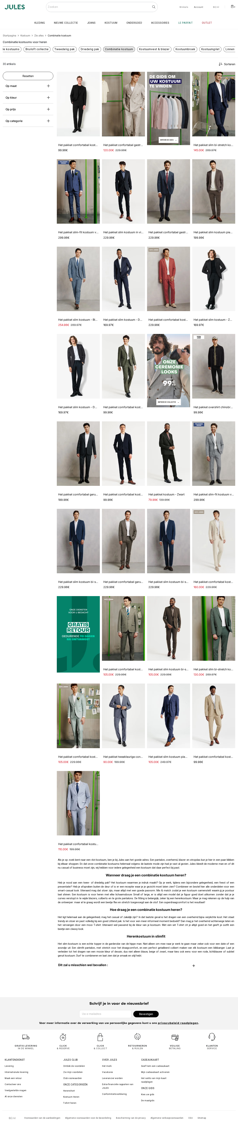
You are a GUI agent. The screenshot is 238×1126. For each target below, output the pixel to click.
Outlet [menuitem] (207, 22)
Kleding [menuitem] (39, 22)
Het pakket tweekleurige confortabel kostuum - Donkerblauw (143, 756)
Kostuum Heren (71, 1097)
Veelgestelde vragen (15, 1090)
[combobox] (102, 7)
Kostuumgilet (210, 49)
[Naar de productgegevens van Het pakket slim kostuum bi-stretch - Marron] (168, 628)
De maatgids (148, 1100)
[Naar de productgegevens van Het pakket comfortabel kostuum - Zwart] (78, 104)
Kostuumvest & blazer (154, 49)
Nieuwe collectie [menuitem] (66, 22)
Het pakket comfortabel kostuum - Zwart (84, 145)
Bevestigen (146, 1014)
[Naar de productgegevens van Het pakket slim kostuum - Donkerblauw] (123, 279)
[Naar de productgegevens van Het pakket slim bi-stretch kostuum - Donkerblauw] (213, 104)
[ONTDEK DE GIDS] (168, 108)
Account (198, 7)
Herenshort (69, 1091)
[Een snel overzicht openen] (95, 76)
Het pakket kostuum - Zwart (166, 494)
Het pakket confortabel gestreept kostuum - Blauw (181, 232)
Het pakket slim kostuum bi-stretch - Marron (177, 669)
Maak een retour (13, 1078)
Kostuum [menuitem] (111, 22)
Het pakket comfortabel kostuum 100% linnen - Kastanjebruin (188, 319)
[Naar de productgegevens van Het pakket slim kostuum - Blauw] (78, 279)
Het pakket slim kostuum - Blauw (79, 319)
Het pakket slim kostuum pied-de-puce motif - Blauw (182, 756)
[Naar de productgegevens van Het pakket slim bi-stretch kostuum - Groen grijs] (213, 628)
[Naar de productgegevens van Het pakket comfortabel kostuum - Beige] (213, 716)
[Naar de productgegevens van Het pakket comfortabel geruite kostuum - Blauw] (78, 453)
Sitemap (202, 1118)
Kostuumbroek (185, 49)
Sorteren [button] (229, 64)
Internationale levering (16, 1072)
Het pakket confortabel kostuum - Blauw (84, 844)
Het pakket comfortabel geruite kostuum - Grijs (133, 582)
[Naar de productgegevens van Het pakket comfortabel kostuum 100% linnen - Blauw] (78, 716)
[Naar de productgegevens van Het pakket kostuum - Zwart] (168, 453)
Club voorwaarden (72, 1078)
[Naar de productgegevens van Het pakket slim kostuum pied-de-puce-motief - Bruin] (213, 191)
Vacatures (107, 1072)
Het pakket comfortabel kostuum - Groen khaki (133, 407)
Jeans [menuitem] (91, 22)
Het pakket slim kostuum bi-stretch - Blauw (86, 582)
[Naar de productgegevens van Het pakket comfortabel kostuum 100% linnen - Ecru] (213, 541)
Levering (9, 1066)
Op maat (11, 86)
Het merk (107, 1066)
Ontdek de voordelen (74, 1066)
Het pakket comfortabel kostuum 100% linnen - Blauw (93, 756)
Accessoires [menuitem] (160, 22)
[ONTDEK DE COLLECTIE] (168, 370)
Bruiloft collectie (37, 49)
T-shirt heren (69, 1103)
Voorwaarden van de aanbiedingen (42, 1118)
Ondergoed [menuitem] (134, 22)
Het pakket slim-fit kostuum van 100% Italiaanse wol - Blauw (97, 232)
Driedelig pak (90, 49)
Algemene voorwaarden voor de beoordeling (88, 1118)
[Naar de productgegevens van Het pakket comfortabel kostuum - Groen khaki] (123, 366)
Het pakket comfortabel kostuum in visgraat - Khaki (136, 669)
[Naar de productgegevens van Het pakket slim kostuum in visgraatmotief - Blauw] (123, 191)
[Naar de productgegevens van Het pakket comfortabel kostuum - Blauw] (123, 453)
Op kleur (11, 97)
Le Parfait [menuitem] (185, 22)
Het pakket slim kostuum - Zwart (215, 319)
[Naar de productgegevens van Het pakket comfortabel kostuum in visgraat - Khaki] (123, 628)
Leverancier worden (112, 1078)
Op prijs (11, 109)
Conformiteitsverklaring (114, 1094)
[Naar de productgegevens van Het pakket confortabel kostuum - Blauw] (78, 803)
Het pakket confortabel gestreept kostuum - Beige (135, 145)
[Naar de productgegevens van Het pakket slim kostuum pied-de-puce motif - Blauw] (168, 716)
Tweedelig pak (65, 49)
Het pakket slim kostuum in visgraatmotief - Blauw (135, 232)
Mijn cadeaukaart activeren (155, 1072)
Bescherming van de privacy (131, 1118)
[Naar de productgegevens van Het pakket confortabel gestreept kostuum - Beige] (123, 104)
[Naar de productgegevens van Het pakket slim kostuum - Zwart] (213, 279)
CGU (190, 1118)
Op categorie (14, 121)
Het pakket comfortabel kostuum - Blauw (129, 494)
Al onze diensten (13, 1096)
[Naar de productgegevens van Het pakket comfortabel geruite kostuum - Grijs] (123, 541)
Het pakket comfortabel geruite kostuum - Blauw (89, 494)
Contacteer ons (13, 1084)
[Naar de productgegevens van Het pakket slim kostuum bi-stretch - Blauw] (78, 541)
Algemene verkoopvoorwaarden (167, 1118)
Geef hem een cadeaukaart (155, 1066)
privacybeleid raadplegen (178, 1023)
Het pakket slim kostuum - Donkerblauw (129, 319)
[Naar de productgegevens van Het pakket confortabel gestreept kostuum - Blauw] (168, 191)
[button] (96, 76)
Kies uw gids (147, 1094)
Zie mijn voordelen (73, 1072)
